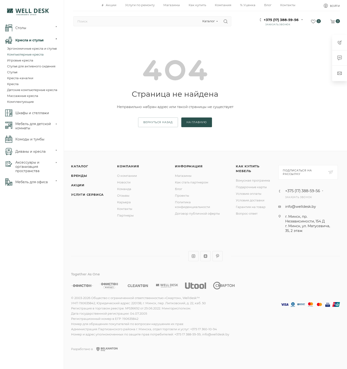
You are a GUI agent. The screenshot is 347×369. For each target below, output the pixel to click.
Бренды (79, 176)
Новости (124, 182)
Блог (178, 189)
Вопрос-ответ (247, 213)
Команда (124, 189)
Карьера (124, 202)
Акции (78, 185)
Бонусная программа (253, 180)
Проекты (182, 195)
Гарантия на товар (251, 207)
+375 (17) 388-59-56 (281, 19)
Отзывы (123, 195)
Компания (128, 166)
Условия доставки (250, 200)
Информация (189, 166)
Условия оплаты (248, 193)
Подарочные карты (251, 187)
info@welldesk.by (300, 206)
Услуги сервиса (87, 194)
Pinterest (217, 256)
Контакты (124, 209)
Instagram (193, 256)
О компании (127, 176)
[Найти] (225, 21)
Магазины (183, 176)
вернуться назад (158, 122)
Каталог (79, 166)
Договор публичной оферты (197, 213)
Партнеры (125, 215)
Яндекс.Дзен (205, 256)
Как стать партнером (191, 182)
